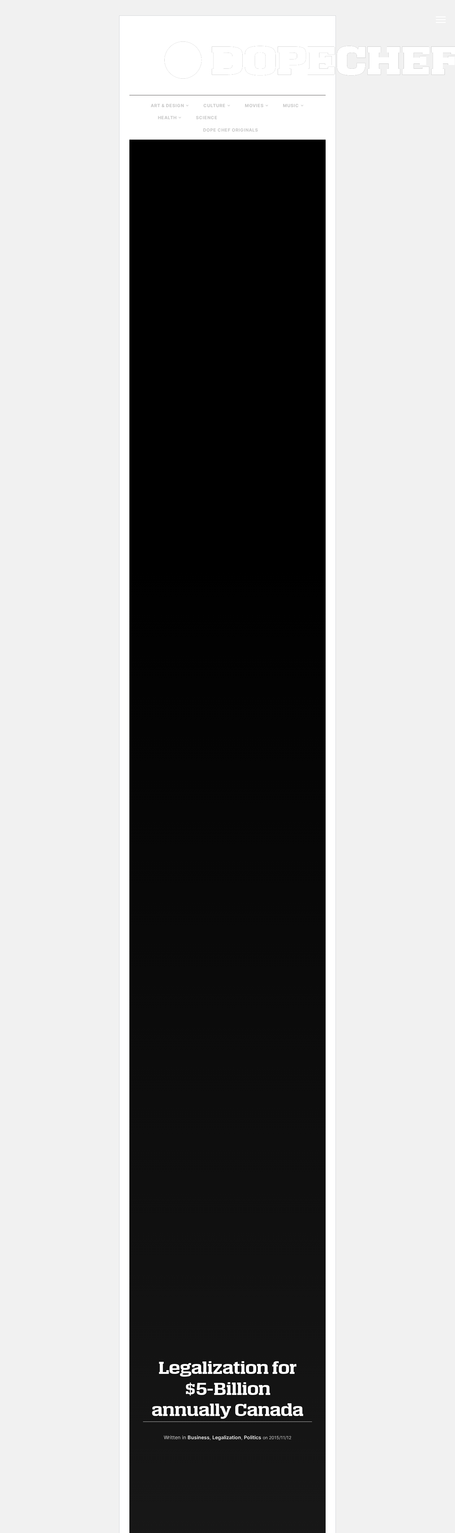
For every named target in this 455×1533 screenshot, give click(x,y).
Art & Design (167, 105)
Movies (254, 105)
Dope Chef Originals (230, 129)
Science (207, 117)
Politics (280, 117)
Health (167, 117)
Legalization (226, 1437)
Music (291, 105)
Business (243, 117)
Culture (214, 105)
